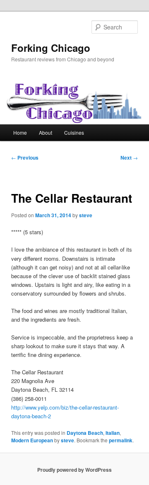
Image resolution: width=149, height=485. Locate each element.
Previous (24, 157)
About (45, 132)
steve (85, 215)
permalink (120, 440)
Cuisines (74, 132)
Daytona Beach (85, 432)
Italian (113, 432)
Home (20, 132)
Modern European (32, 440)
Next (129, 157)
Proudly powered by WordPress (74, 469)
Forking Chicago (50, 48)
